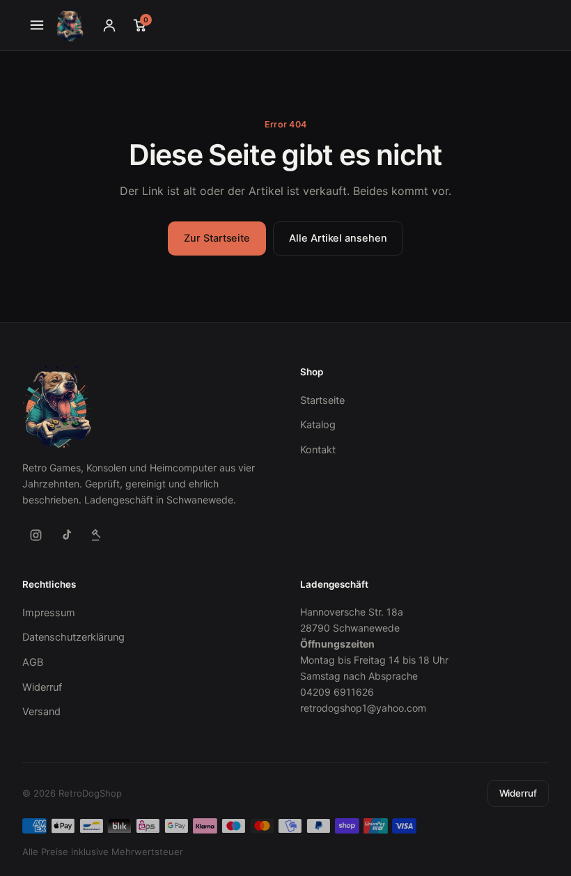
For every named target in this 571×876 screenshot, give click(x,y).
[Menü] (37, 25)
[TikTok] (66, 535)
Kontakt (318, 450)
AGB (32, 662)
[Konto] (109, 25)
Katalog (318, 425)
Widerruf (42, 687)
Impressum (48, 613)
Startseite (322, 400)
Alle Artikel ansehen (338, 238)
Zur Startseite (217, 238)
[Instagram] (35, 535)
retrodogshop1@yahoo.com (363, 708)
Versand (41, 711)
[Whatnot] (97, 535)
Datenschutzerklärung (73, 637)
